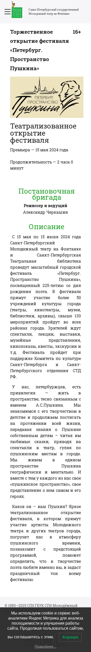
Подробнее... (45, 646)
